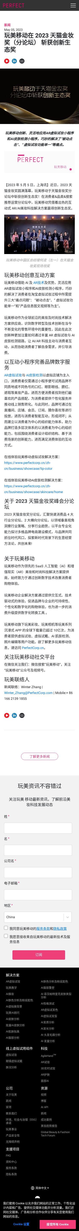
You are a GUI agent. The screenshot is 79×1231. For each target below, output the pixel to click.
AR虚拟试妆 (13, 375)
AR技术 (38, 283)
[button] (14, 61)
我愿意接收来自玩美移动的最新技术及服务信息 (39, 939)
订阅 (38, 955)
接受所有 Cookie (58, 1224)
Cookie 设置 (21, 1224)
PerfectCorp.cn (33, 648)
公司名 (9, 861)
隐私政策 (60, 929)
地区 (7, 906)
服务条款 (43, 929)
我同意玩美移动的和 (38, 929)
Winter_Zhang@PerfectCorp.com (28, 693)
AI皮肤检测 (34, 375)
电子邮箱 (10, 883)
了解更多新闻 (39, 757)
